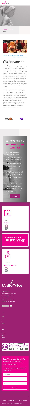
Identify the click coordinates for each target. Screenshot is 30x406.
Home (3, 316)
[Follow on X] (5, 306)
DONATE (15, 196)
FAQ (2, 321)
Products (3, 333)
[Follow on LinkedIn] (8, 306)
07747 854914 (12, 301)
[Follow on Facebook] (3, 306)
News (9, 65)
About (3, 318)
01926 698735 (6, 301)
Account (3, 340)
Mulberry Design (19, 403)
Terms (7, 403)
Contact (3, 323)
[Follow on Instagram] (11, 306)
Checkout (3, 337)
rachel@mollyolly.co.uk (9, 299)
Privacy (3, 403)
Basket (3, 335)
